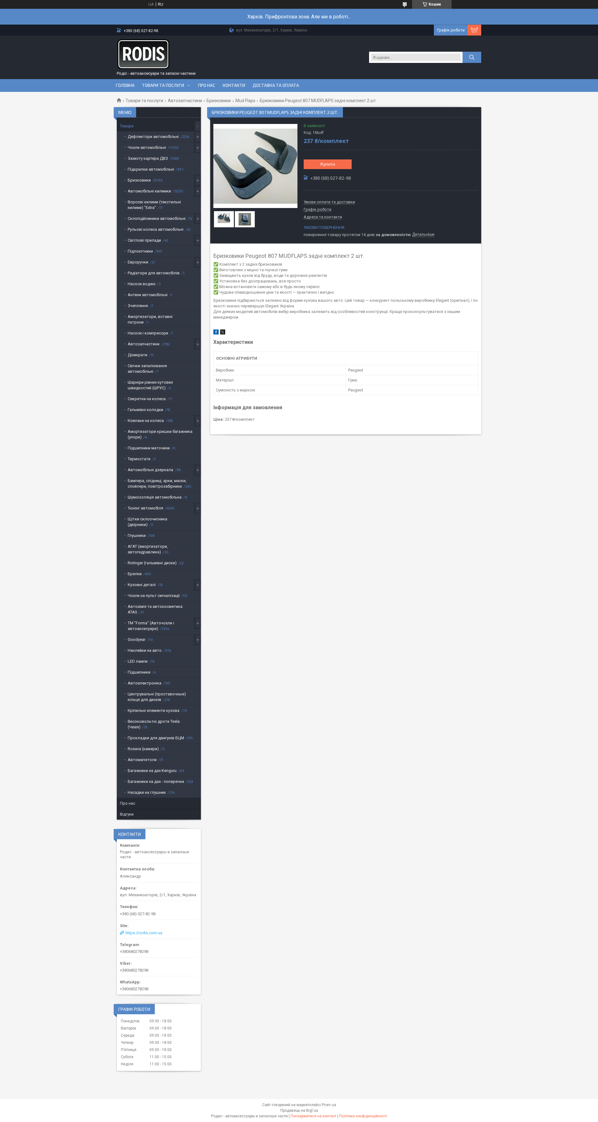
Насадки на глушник (147, 792)
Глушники (137, 535)
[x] (222, 333)
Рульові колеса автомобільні (155, 229)
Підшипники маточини (149, 448)
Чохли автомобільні (147, 147)
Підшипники (139, 672)
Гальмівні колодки (145, 409)
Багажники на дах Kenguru (152, 770)
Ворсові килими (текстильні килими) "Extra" (154, 205)
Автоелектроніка (144, 683)
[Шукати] (472, 57)
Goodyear (136, 639)
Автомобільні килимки (149, 191)
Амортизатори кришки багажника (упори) (160, 434)
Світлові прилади (144, 240)
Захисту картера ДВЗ (148, 158)
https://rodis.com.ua (144, 932)
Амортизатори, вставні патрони (150, 319)
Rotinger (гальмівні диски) (152, 563)
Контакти (234, 85)
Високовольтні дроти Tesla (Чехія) (154, 724)
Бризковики (218, 100)
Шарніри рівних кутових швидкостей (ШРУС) (150, 385)
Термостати (139, 459)
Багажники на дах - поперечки (156, 781)
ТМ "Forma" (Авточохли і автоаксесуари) (151, 626)
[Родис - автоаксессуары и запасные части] (143, 54)
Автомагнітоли (142, 759)
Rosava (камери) (143, 748)
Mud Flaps (245, 100)
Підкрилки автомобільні (151, 169)
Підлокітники (140, 251)
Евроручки (138, 262)
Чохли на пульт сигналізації (154, 595)
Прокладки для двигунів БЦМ (156, 738)
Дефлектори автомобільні (153, 136)
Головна (125, 85)
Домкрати (137, 355)
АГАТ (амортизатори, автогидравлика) (148, 549)
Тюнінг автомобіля (145, 508)
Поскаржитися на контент (313, 1116)
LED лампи (138, 661)
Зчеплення (138, 305)
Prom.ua (329, 1105)
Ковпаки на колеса (146, 420)
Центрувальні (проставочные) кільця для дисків (157, 697)
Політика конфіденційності (363, 1116)
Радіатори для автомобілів (154, 273)
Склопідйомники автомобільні (157, 218)
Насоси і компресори (148, 333)
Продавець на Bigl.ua (299, 1110)
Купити (327, 164)
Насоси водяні (141, 284)
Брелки (135, 573)
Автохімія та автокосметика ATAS (155, 609)
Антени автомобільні (148, 294)
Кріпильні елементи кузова (153, 710)
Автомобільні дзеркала (150, 469)
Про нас (206, 85)
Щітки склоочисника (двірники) (147, 522)
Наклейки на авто (145, 650)
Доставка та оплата (276, 85)
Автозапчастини (185, 100)
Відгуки (127, 814)
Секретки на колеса (147, 398)
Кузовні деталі (142, 584)
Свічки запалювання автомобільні (147, 368)
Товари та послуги (163, 85)
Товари (127, 126)
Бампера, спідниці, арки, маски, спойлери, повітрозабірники (157, 483)
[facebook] (216, 333)
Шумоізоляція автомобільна (155, 497)
